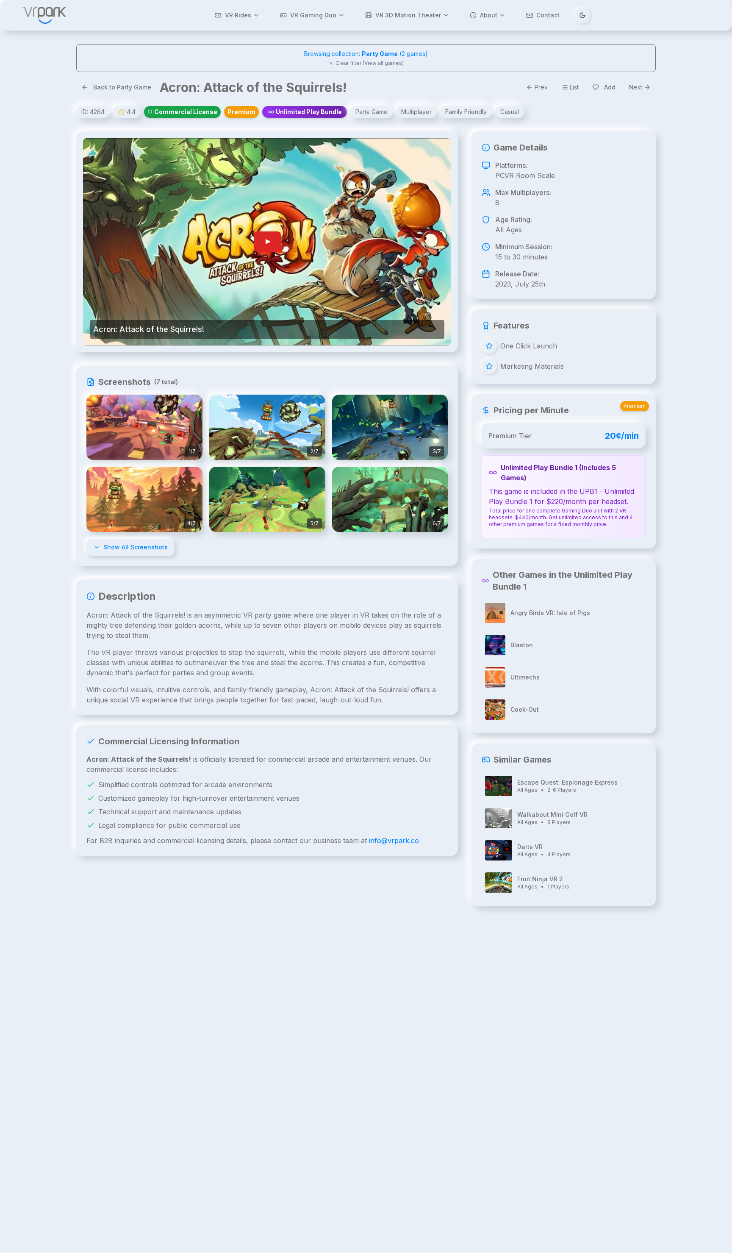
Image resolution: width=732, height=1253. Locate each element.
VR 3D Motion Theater (408, 15)
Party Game (371, 111)
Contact (548, 15)
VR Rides (238, 15)
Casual (509, 111)
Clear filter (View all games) (370, 63)
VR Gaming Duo (313, 15)
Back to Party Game (122, 87)
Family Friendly (466, 111)
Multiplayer (416, 111)
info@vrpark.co (394, 840)
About (488, 15)
